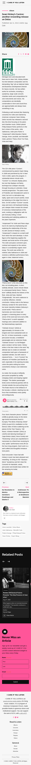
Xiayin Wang (15, 536)
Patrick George (7, 533)
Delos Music (16, 527)
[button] (4, 3)
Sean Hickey (6, 536)
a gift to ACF (23, 713)
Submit (15, 682)
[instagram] (15, 717)
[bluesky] (17, 717)
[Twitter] (21, 54)
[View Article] (15, 593)
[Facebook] (18, 54)
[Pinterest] (23, 54)
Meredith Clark (17, 530)
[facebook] (13, 717)
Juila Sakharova (7, 530)
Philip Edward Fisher (19, 533)
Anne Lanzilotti (7, 527)
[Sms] (26, 54)
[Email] (28, 54)
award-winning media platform (12, 701)
